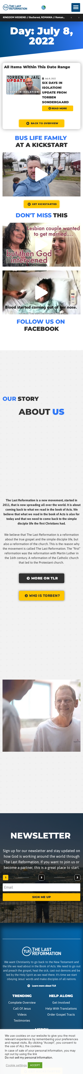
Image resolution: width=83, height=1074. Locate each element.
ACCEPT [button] (35, 1065)
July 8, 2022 (50, 78)
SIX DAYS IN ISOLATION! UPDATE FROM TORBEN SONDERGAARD (55, 92)
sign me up (41, 897)
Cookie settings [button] (16, 1065)
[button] (75, 7)
